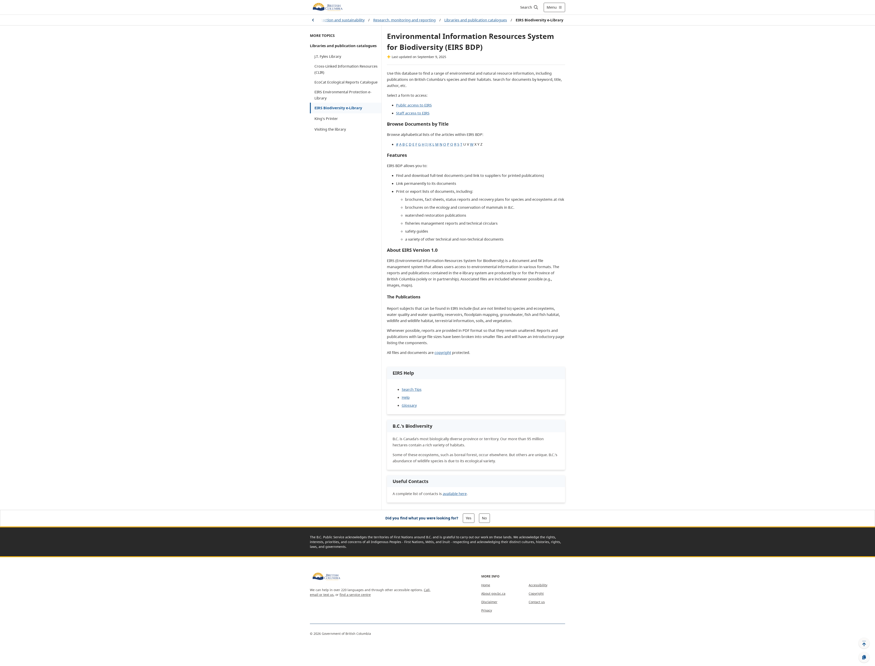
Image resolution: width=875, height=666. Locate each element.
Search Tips (412, 389)
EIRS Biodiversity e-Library (338, 107)
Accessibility (538, 585)
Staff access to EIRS (413, 113)
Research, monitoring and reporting (404, 20)
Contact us (537, 602)
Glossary (409, 405)
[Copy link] (864, 657)
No (484, 518)
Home (485, 585)
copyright (443, 352)
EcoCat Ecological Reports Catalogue (346, 82)
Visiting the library (330, 129)
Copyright (536, 593)
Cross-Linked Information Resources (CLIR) (346, 69)
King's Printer (326, 118)
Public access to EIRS (414, 105)
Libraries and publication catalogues (475, 20)
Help (406, 397)
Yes (468, 518)
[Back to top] (864, 643)
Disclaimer (489, 602)
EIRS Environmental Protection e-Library (342, 95)
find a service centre (355, 594)
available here (455, 493)
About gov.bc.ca (493, 593)
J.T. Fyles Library (327, 56)
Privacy (486, 610)
